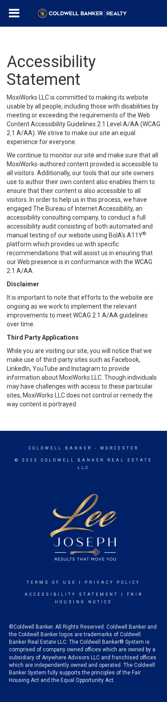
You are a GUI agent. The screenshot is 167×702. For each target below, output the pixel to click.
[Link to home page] (83, 13)
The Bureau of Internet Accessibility (83, 208)
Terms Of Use (51, 582)
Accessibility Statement (71, 594)
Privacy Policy (112, 582)
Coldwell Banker (60, 448)
